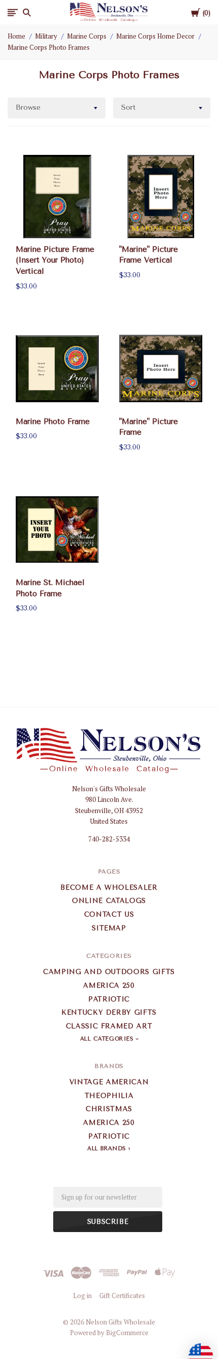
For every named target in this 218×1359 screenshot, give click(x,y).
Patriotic (109, 999)
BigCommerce (127, 1332)
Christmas (109, 1109)
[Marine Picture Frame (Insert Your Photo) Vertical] (57, 196)
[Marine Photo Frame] (57, 368)
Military (46, 36)
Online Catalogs (109, 900)
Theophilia (109, 1095)
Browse (28, 107)
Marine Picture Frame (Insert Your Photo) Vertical (55, 260)
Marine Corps (86, 36)
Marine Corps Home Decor (155, 36)
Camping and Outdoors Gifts (109, 972)
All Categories (108, 1039)
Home (16, 36)
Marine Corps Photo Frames (49, 47)
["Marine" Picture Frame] (160, 368)
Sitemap (109, 928)
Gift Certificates (122, 1295)
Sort (128, 107)
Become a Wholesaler (108, 887)
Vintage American (109, 1082)
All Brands (106, 1148)
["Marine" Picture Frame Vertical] (160, 196)
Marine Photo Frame (53, 421)
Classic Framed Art (109, 1026)
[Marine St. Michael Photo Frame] (57, 529)
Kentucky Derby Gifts (109, 1012)
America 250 (108, 985)
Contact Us (109, 914)
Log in (82, 1295)
